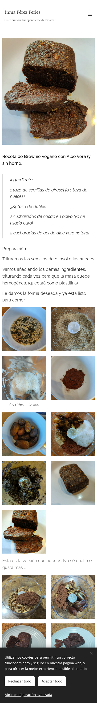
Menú (90, 15)
